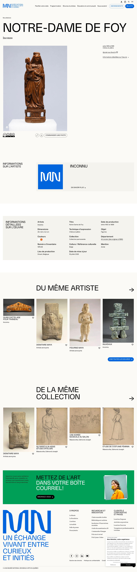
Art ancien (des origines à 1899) (112, 239)
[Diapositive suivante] (131, 290)
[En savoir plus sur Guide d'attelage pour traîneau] (18, 307)
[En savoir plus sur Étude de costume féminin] (118, 426)
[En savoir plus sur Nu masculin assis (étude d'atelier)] (51, 426)
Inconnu (40, 225)
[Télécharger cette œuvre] (41, 135)
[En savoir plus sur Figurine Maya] (85, 322)
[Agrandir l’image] (37, 135)
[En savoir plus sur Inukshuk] (118, 321)
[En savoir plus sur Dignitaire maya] (51, 321)
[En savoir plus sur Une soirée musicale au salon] (85, 420)
